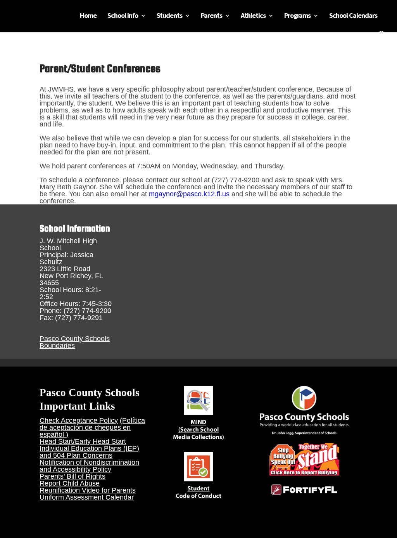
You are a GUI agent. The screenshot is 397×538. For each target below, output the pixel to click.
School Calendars (353, 16)
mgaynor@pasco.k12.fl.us (189, 194)
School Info (122, 16)
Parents (211, 16)
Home (88, 16)
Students (169, 16)
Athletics (253, 16)
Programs (297, 16)
